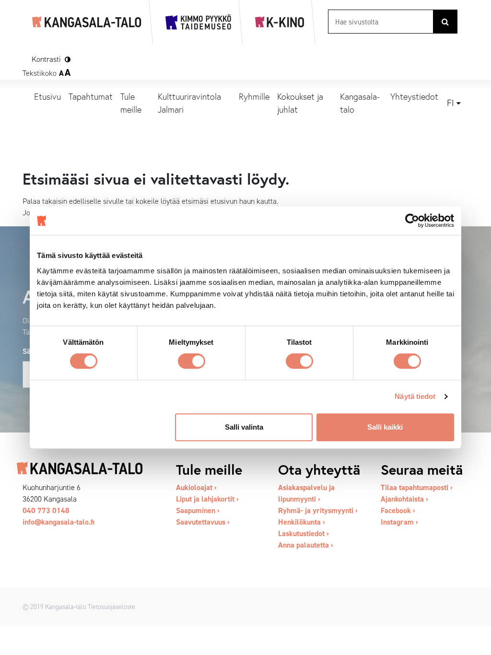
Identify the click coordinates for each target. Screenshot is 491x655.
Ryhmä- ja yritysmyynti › (318, 510)
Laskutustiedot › (303, 533)
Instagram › (399, 522)
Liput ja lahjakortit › (207, 499)
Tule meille (130, 103)
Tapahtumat (91, 96)
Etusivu (47, 96)
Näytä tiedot (415, 396)
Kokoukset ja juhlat (300, 103)
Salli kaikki (385, 427)
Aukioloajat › (196, 487)
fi (450, 103)
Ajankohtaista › (404, 499)
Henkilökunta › (301, 522)
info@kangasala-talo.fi (58, 522)
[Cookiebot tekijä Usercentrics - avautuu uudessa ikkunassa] (412, 220)
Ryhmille (254, 96)
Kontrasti (46, 59)
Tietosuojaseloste (111, 606)
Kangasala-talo (360, 103)
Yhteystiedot (414, 96)
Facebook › (398, 510)
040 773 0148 (46, 510)
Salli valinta (244, 427)
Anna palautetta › (305, 545)
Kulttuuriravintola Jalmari (189, 103)
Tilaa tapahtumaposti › (417, 487)
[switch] (191, 361)
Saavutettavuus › (203, 522)
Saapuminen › (198, 510)
